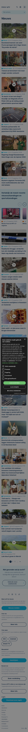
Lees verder (18, 360)
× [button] (24, 339)
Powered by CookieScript (20, 393)
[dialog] (14, 366)
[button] (14, 363)
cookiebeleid (11, 360)
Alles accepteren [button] (15, 383)
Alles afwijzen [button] (14, 387)
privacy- (4, 360)
